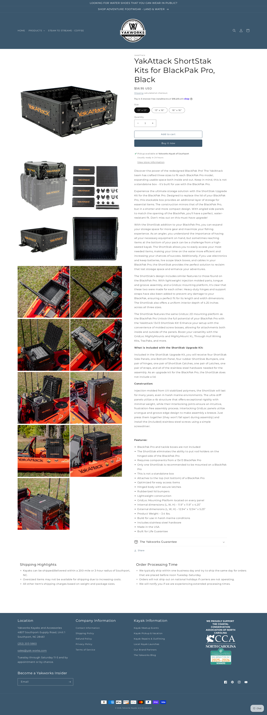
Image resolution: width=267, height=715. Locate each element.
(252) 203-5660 (27, 643)
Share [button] (141, 550)
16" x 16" (177, 110)
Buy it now (168, 143)
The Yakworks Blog (145, 655)
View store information (150, 162)
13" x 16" (159, 110)
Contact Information (88, 628)
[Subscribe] (69, 682)
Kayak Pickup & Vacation (148, 633)
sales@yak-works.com (32, 650)
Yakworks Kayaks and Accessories (137, 708)
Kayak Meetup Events (146, 628)
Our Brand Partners (145, 649)
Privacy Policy (84, 644)
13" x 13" (142, 110)
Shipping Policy (85, 633)
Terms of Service (85, 649)
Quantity (139, 117)
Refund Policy (84, 638)
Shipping (138, 93)
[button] (36, 30)
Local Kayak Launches (146, 644)
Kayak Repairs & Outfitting (149, 638)
